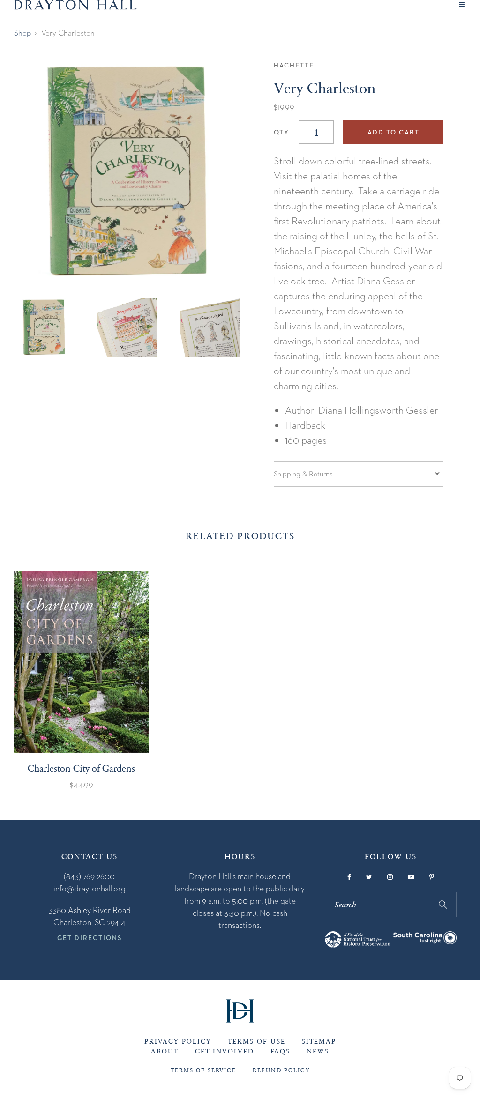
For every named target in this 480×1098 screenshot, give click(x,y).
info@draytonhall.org (89, 888)
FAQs (280, 1051)
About (165, 1051)
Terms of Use (256, 1042)
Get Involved (224, 1051)
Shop (22, 33)
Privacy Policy (177, 1042)
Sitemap (319, 1042)
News (318, 1051)
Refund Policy (281, 1070)
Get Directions (89, 938)
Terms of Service (203, 1070)
